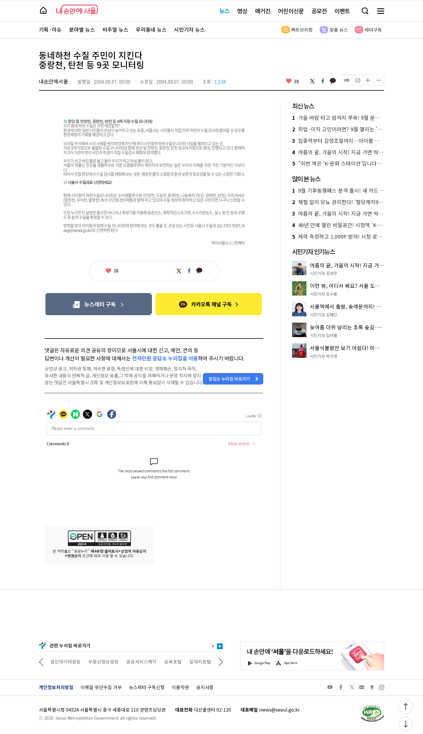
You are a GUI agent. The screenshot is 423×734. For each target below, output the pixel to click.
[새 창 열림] (371, 706)
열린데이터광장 (65, 661)
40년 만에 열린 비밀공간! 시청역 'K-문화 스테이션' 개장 (338, 225)
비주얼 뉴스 (115, 30)
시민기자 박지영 (323, 356)
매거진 (262, 11)
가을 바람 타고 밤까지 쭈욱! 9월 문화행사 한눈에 (338, 118)
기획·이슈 (50, 30)
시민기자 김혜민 (323, 314)
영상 (242, 11)
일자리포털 (200, 661)
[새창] (99, 304)
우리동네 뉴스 (151, 30)
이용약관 (180, 687)
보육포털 (173, 661)
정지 (213, 646)
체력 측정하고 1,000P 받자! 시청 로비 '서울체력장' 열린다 (338, 236)
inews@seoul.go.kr (279, 709)
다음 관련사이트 (220, 661)
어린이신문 (291, 11)
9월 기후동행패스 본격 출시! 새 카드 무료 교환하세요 (338, 190)
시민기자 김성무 (323, 273)
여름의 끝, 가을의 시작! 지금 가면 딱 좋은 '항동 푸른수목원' (338, 152)
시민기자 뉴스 (189, 30)
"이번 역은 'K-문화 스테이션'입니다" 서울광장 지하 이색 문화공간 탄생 (338, 163)
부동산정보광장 (103, 661)
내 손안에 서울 (77, 9)
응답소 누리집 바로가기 (229, 379)
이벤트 (342, 11)
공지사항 (205, 687)
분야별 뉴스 (82, 30)
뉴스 (224, 11)
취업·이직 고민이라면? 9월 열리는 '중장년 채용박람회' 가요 (338, 129)
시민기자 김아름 (323, 335)
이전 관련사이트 (41, 661)
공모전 (319, 11)
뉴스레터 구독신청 (147, 687)
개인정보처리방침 (56, 687)
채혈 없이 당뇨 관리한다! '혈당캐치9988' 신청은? (338, 202)
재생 (220, 646)
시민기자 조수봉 (323, 294)
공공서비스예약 (141, 661)
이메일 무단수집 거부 (101, 687)
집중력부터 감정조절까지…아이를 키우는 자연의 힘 (338, 141)
